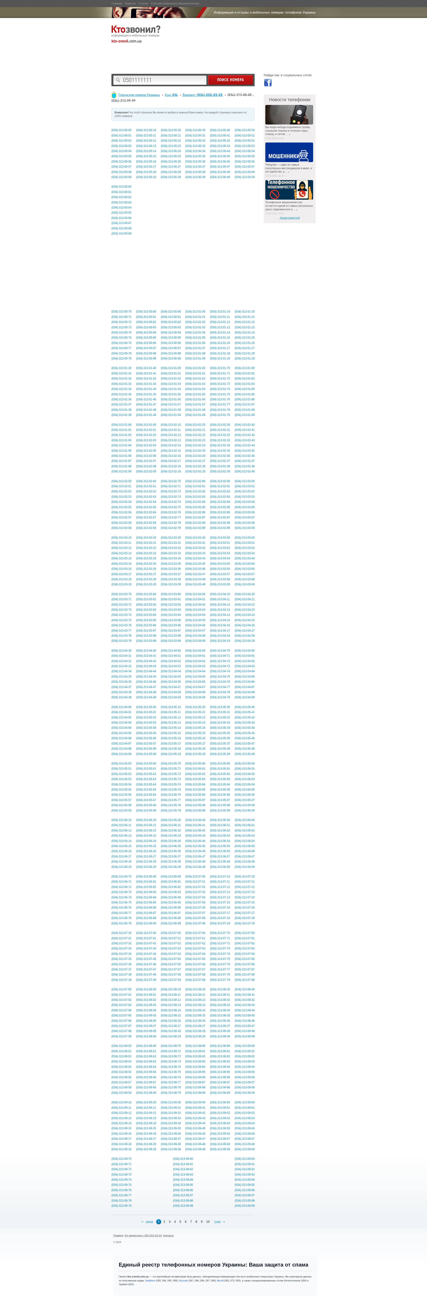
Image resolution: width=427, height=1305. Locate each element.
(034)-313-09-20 (146, 1102)
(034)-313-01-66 (195, 399)
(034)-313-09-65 (245, 1128)
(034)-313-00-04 (121, 151)
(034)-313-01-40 (146, 368)
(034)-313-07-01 (195, 881)
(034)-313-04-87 (245, 687)
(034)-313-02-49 (245, 471)
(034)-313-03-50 (220, 537)
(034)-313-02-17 (171, 461)
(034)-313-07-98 (121, 1031)
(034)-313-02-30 (220, 424)
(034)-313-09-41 (195, 1107)
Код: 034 (171, 95)
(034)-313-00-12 (146, 140)
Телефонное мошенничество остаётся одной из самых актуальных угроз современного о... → (289, 206)
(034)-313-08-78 (171, 1087)
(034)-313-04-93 (121, 722)
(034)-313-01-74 (220, 389)
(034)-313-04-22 (245, 604)
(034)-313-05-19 (171, 754)
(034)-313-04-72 (220, 661)
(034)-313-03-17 (121, 574)
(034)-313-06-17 (121, 856)
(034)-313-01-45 (146, 394)
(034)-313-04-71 (220, 655)
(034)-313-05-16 (171, 738)
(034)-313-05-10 (171, 707)
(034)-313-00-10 (146, 130)
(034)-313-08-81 (195, 1051)
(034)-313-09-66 (245, 1133)
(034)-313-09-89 (183, 1205)
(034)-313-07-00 (195, 876)
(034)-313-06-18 (121, 861)
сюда (149, 1221)
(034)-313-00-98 (171, 353)
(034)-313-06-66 (245, 851)
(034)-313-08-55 (121, 1072)
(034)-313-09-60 (245, 1102)
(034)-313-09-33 (171, 1118)
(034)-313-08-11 (171, 994)
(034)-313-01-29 (245, 358)
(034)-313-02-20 (195, 424)
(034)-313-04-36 (121, 681)
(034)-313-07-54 (171, 954)
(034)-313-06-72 (121, 887)
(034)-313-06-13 (121, 835)
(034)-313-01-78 (220, 410)
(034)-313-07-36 (121, 964)
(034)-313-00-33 (195, 146)
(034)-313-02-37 (220, 461)
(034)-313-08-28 (195, 1031)
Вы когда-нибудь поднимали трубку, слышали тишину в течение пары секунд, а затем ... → (287, 131)
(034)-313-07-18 (220, 918)
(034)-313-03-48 (195, 579)
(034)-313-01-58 (171, 410)
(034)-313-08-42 (245, 1000)
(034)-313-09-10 (121, 1102)
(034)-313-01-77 (220, 404)
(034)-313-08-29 (195, 1036)
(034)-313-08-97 (220, 1082)
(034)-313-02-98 (220, 522)
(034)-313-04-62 (195, 661)
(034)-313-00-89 (146, 358)
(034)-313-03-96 (171, 625)
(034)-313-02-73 (171, 496)
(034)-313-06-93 (171, 892)
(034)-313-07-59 (171, 980)
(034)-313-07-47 (146, 969)
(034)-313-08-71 (171, 1051)
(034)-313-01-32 (121, 378)
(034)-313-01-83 (245, 383)
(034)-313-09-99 (245, 1205)
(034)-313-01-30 (121, 368)
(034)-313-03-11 (121, 542)
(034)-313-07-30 (121, 933)
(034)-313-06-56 (220, 851)
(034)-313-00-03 (121, 146)
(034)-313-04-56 (171, 681)
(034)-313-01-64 (195, 389)
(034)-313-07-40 (146, 933)
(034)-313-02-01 (146, 430)
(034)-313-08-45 (245, 1015)
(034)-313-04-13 (220, 609)
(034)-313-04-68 (195, 692)
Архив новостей (290, 217)
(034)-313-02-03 (146, 440)
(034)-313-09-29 (146, 1149)
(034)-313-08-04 (146, 1010)
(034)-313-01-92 (121, 435)
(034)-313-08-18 (171, 1031)
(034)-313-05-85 (195, 789)
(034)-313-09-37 (171, 1138)
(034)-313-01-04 (195, 332)
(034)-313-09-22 (146, 1112)
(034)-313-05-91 (220, 768)
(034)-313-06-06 (245, 794)
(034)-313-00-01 (121, 135)
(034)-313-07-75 (220, 959)
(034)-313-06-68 (245, 861)
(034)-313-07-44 (146, 954)
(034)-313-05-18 (171, 748)
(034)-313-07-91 (121, 994)
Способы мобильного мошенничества (175, 3)
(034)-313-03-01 (245, 486)
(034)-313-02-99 (220, 528)
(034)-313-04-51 (171, 655)
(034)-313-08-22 (195, 1000)
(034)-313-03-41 (195, 542)
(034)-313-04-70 (220, 650)
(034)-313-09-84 (183, 1179)
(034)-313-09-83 (183, 1174)
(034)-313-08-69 (146, 1092)
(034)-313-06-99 (171, 923)
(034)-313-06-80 (146, 876)
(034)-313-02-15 (171, 450)
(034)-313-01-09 (195, 358)
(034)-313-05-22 (195, 717)
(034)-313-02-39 (220, 471)
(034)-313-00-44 (220, 151)
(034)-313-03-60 (245, 537)
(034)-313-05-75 (171, 789)
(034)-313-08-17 (171, 1026)
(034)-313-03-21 (146, 542)
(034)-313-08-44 (245, 1010)
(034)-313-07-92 (121, 1000)
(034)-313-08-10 (171, 989)
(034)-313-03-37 (171, 574)
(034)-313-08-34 (220, 1010)
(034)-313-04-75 (220, 676)
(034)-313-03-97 (171, 630)
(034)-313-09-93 (245, 1174)
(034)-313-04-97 (121, 743)
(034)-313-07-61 (195, 938)
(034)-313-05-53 (121, 779)
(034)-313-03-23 (146, 553)
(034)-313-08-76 (171, 1077)
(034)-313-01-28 (245, 353)
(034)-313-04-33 (121, 666)
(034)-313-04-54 (171, 671)
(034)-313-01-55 (171, 394)
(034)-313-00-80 (146, 311)
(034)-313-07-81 (245, 938)
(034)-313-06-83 (146, 892)
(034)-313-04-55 (171, 676)
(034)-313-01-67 (195, 404)
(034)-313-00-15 (146, 156)
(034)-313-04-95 (121, 733)
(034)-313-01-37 (121, 404)
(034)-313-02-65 (146, 507)
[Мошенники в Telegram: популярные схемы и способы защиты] (289, 152)
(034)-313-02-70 (171, 481)
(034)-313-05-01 (146, 712)
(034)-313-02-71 (171, 486)
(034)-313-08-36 (220, 1020)
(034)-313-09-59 (220, 1149)
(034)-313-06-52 (220, 830)
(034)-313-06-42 (195, 830)
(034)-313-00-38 (195, 172)
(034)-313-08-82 (195, 1056)
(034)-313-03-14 (121, 558)
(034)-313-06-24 (146, 841)
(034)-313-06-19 (121, 867)
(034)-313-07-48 (146, 974)
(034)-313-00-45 (220, 156)
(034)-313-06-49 (195, 867)
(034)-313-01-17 (220, 348)
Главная (116, 3)
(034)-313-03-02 (245, 491)
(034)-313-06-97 (171, 913)
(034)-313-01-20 (245, 311)
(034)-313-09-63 (245, 1118)
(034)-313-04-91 (121, 712)
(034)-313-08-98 (220, 1087)
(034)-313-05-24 (195, 727)
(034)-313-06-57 (220, 856)
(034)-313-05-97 (220, 800)
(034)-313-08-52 (121, 1056)
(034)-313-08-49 (245, 1036)
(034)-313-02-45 (245, 450)
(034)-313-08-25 (195, 1015)
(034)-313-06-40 (195, 820)
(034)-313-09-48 (195, 1144)
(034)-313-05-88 (195, 805)
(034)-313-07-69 (195, 980)
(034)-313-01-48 (146, 410)
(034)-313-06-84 (146, 897)
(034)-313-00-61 (121, 192)
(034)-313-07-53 (171, 948)
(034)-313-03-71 (121, 599)
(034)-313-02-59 (121, 528)
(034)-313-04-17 (220, 630)
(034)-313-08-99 (220, 1092)
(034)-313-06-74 (121, 897)
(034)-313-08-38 (220, 1031)
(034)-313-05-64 (146, 784)
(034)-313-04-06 (195, 625)
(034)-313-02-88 (195, 522)
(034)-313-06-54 (220, 841)
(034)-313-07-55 (171, 959)
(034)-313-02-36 (220, 456)
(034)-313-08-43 (245, 1005)
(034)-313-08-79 (171, 1092)
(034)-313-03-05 (245, 507)
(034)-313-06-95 (171, 902)
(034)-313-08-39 (220, 1036)
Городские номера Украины (139, 95)
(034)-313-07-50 (171, 933)
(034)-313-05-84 (195, 784)
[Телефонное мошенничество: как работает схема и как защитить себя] (289, 190)
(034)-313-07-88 (245, 974)
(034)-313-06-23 (146, 835)
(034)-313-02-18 (171, 466)
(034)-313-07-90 (121, 989)
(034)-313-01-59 (171, 415)
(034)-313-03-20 (146, 537)
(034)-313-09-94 (245, 1179)
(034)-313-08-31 (220, 994)
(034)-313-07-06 (195, 907)
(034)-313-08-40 (245, 989)
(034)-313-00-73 (121, 327)
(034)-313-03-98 (171, 635)
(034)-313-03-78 (121, 635)
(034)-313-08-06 (146, 1020)
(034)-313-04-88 (245, 692)
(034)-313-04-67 (195, 687)
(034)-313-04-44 (146, 671)
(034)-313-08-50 (121, 1046)
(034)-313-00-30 (195, 130)
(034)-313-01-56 (171, 399)
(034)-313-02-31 (220, 430)
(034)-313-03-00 (245, 481)
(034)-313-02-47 (245, 461)
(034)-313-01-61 (195, 373)
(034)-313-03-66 (245, 568)
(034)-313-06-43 (195, 835)
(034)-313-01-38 (121, 410)
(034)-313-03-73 (121, 609)
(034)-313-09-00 (245, 1046)
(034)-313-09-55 (220, 1128)
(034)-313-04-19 (220, 640)
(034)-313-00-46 (220, 161)
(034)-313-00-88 (146, 353)
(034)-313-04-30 (121, 650)
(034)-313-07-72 (220, 943)
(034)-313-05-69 (146, 810)
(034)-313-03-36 (171, 568)
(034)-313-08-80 (195, 1046)
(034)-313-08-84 (195, 1066)
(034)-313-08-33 (220, 1005)
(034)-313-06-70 (121, 876)
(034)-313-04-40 (146, 650)
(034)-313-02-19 (171, 471)
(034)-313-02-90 (220, 481)
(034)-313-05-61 (146, 768)
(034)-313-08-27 (195, 1026)
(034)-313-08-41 (245, 994)
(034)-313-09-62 (245, 1112)
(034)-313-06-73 (121, 892)
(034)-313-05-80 (195, 763)
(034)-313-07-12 (220, 887)
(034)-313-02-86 (195, 512)
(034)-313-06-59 (220, 867)
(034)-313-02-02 (146, 435)
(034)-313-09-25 (146, 1128)
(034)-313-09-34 (171, 1123)
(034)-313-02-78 (171, 522)
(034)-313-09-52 (220, 1112)
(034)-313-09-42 (195, 1112)
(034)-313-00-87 (146, 348)
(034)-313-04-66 (195, 681)
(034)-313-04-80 (245, 650)
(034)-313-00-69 (121, 233)
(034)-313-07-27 (245, 913)
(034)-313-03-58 (220, 579)
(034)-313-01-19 (220, 358)
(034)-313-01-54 (171, 389)
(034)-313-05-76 (171, 794)
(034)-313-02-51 (121, 486)
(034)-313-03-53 (220, 553)
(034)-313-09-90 (245, 1158)
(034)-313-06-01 (245, 768)
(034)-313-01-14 (220, 332)
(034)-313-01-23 (245, 327)
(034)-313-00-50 (245, 130)
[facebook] (268, 83)
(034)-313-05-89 (195, 810)
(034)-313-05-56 (121, 794)
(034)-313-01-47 (146, 404)
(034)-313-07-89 (245, 980)
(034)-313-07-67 (195, 969)
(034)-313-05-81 (195, 768)
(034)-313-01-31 (121, 373)
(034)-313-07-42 (146, 943)
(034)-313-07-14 (220, 897)
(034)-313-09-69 (245, 1149)
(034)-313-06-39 (171, 867)
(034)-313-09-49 (195, 1149)
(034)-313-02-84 (195, 502)
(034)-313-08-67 (146, 1082)
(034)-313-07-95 (121, 1015)
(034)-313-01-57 (171, 404)
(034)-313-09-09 (245, 1092)
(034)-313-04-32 (121, 661)
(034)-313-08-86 (195, 1077)
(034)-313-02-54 (121, 502)
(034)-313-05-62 (146, 774)
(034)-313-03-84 (146, 614)
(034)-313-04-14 (220, 614)
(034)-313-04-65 (195, 676)
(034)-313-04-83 (245, 666)
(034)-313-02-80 (195, 481)
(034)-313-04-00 (195, 594)
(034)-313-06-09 (245, 810)
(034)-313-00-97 (171, 348)
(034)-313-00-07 (121, 166)
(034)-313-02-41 (245, 430)
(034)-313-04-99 (121, 754)
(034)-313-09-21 (146, 1107)
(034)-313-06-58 (220, 861)
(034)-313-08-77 (171, 1082)
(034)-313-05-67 (146, 800)
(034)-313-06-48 (195, 861)
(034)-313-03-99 (171, 640)
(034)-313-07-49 (146, 980)
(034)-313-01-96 (121, 456)
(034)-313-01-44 (146, 389)
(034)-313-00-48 (220, 172)
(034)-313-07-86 (245, 964)
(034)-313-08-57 (121, 1082)
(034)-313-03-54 (220, 558)
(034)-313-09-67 (245, 1138)
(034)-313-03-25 (146, 563)
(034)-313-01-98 (121, 466)
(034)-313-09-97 (245, 1195)
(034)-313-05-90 (220, 763)
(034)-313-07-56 (171, 964)
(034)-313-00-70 (121, 311)
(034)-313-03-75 (121, 620)
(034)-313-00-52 (245, 140)
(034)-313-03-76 (121, 625)
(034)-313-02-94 (220, 502)
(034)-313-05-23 (195, 722)
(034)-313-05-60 (146, 763)
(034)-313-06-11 (121, 825)
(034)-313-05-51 (121, 768)
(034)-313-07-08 (195, 918)
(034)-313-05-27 (195, 743)
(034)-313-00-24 (171, 151)
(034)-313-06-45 (195, 846)
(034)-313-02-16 (171, 456)
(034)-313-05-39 (220, 754)
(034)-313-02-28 (195, 466)
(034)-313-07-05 (195, 902)
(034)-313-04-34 (121, 671)
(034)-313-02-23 (195, 440)
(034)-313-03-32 (171, 548)
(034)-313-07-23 (245, 892)
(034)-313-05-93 (220, 779)
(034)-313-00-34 (195, 151)
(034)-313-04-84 (245, 671)
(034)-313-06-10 (121, 820)
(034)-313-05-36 (220, 738)
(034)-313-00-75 (121, 337)
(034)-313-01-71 (220, 373)
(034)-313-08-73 (171, 1061)
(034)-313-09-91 (245, 1164)
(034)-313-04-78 (220, 692)
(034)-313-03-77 (121, 630)
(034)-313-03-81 (146, 599)
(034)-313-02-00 (146, 424)
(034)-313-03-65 (245, 563)
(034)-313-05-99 (220, 810)
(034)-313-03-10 (121, 537)
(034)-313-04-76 (220, 681)
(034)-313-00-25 (171, 156)
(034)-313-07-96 (121, 1020)
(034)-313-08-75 (171, 1072)
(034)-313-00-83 (146, 327)
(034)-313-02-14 (171, 445)
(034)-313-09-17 (121, 1138)
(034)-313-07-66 (195, 964)
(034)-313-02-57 (121, 517)
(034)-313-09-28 (146, 1144)
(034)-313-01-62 (195, 378)
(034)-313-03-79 (121, 640)
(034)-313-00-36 (195, 161)
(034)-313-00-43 (220, 146)
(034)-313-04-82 (245, 661)
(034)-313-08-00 (146, 989)
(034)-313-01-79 (220, 415)
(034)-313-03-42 (195, 548)
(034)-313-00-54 (245, 151)
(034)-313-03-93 (171, 609)
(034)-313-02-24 (195, 445)
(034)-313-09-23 (146, 1118)
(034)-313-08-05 (146, 1015)
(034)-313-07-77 (220, 969)
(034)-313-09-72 (121, 1169)
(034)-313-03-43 (195, 553)
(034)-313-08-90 (220, 1046)
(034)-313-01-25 (245, 337)
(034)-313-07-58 (171, 974)
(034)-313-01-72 (220, 378)
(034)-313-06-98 (171, 918)
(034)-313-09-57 (220, 1138)
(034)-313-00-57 (245, 166)
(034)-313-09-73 (121, 1174)
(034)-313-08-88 (195, 1087)
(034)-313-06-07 (245, 800)
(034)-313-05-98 (220, 805)
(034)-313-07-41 (146, 938)
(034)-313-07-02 (195, 887)
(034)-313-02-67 (146, 517)
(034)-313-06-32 (171, 830)
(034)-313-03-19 (121, 584)
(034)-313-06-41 (195, 825)
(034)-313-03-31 (171, 542)
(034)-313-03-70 (121, 594)
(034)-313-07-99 (121, 1036)
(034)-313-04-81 (245, 655)
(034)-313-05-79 (171, 810)
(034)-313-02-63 (146, 496)
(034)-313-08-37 (220, 1026)
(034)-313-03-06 (245, 512)
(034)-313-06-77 (121, 913)
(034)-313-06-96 (171, 907)
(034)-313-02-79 (171, 528)
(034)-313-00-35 (195, 156)
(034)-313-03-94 (171, 614)
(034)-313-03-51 (220, 542)
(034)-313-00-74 (121, 332)
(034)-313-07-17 (220, 913)
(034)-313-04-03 (195, 609)
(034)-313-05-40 (245, 707)
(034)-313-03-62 (245, 548)
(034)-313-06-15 (121, 846)
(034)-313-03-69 (245, 584)
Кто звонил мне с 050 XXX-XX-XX (143, 1235)
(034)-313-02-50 (121, 481)
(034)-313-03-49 (195, 584)
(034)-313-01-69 (195, 415)
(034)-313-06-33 (171, 835)
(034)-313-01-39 (121, 415)
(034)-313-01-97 (121, 461)
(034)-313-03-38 (171, 579)
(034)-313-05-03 (146, 722)
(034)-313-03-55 (220, 563)
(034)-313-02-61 (146, 486)
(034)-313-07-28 (245, 918)
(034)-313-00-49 (220, 177)
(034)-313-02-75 (171, 507)
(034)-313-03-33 (171, 553)
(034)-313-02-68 (146, 522)
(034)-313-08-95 (220, 1072)
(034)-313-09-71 (121, 1164)
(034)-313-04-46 (146, 681)
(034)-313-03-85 (146, 620)
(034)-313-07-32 (121, 943)
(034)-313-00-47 (220, 166)
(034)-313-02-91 (220, 486)
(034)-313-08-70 (171, 1046)
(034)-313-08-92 (220, 1056)
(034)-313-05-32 (220, 717)
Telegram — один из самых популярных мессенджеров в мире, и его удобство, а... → (288, 168)
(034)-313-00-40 (220, 130)
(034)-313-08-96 (220, 1077)
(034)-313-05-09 (146, 754)
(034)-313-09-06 (245, 1077)
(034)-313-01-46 (146, 399)
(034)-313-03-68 (245, 579)
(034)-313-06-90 (171, 876)
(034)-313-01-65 (195, 394)
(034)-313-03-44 (195, 558)
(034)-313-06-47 (195, 856)
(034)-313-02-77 (171, 517)
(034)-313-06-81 (146, 881)
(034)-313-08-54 (121, 1066)
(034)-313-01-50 (171, 368)
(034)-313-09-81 (183, 1164)
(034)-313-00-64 (121, 207)
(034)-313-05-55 (121, 789)
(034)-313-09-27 (146, 1138)
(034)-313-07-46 (146, 964)
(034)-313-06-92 (171, 887)
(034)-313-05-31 (220, 712)
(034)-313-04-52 (171, 661)
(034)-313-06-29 (146, 867)
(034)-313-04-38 (121, 692)
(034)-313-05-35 (220, 733)
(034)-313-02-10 (171, 424)
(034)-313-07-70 (220, 933)
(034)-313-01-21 (245, 317)
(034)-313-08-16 (171, 1020)
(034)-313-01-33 (121, 383)
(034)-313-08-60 (146, 1046)
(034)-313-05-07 (146, 743)
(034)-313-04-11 (220, 599)
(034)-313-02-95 (220, 507)
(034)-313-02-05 (146, 450)
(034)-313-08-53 (121, 1061)
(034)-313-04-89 (245, 697)
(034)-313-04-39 (121, 697)
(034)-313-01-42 (146, 378)
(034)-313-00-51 (245, 135)
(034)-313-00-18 (146, 172)
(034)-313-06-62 (245, 830)
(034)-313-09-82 (183, 1169)
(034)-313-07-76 (220, 964)
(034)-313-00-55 (245, 156)
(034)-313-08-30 (220, 989)
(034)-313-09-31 (171, 1107)
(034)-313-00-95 (171, 337)
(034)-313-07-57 (171, 969)
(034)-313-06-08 (245, 805)
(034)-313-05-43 (245, 722)
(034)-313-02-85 (195, 507)
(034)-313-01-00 (195, 311)
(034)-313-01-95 (121, 450)
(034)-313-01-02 (195, 322)
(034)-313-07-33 (121, 948)
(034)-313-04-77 (220, 687)
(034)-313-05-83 (195, 779)
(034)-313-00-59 (245, 177)
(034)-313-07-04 (195, 897)
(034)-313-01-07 (195, 348)
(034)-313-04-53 (171, 666)
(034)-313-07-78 (220, 974)
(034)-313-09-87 (183, 1195)
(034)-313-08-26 (195, 1020)
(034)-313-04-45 (146, 676)
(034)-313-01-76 (220, 399)
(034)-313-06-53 (220, 835)
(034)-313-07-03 (195, 892)
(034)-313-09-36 (171, 1133)
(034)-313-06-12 (121, 830)
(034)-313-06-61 (245, 825)
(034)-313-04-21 (245, 599)
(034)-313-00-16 (146, 161)
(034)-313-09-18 (121, 1144)
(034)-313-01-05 (195, 337)
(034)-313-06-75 (121, 902)
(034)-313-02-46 (245, 456)
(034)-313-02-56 (121, 512)
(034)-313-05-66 (146, 794)
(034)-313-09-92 (245, 1169)
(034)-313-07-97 (121, 1026)
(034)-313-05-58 (121, 805)
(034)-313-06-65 (245, 846)
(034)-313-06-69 (245, 867)
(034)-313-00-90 (171, 311)
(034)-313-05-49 (245, 754)
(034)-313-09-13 (121, 1118)
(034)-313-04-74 (220, 671)
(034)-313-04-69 (195, 697)
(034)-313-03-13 (121, 553)
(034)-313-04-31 (121, 655)
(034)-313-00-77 (121, 348)
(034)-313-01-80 (245, 368)
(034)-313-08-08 (146, 1031)
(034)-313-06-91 (171, 881)
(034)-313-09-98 (245, 1200)
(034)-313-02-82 (195, 491)
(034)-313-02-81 (195, 486)
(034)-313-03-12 (121, 548)
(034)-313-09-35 (171, 1128)
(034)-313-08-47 (245, 1026)
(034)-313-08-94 (220, 1066)
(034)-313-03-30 (171, 537)
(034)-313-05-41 (245, 712)
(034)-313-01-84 (245, 389)
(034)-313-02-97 (220, 517)
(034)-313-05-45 (245, 733)
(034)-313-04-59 (171, 697)
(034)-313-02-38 (220, 466)
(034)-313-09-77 (121, 1195)
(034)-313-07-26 (245, 907)
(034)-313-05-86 (195, 794)
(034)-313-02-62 (146, 491)
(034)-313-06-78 (121, 918)
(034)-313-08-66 (146, 1077)
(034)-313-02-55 (121, 507)
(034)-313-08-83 (195, 1061)
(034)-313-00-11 (146, 135)
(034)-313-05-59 (121, 810)
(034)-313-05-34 (220, 727)
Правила (118, 1235)
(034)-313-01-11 (220, 317)
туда (217, 1221)
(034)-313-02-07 (146, 461)
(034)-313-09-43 (195, 1118)
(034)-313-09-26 (146, 1133)
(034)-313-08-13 (171, 1005)
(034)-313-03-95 (171, 620)
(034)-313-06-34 (171, 841)
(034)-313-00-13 (146, 146)
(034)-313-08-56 (121, 1077)
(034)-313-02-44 (245, 445)
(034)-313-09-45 (195, 1128)
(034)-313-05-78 (171, 805)
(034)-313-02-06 (146, 456)
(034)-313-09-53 (220, 1118)
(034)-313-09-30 (171, 1102)
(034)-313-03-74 (121, 614)
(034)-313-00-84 (146, 332)
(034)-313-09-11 (121, 1107)
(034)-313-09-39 (171, 1149)
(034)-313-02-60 (146, 481)
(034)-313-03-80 (146, 594)
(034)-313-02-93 (220, 496)
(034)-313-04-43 (146, 666)
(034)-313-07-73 (220, 948)
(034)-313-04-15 (220, 620)
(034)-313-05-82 (195, 774)
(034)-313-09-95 (245, 1185)
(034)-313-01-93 (121, 440)
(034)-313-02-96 (220, 512)
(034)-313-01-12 (220, 322)
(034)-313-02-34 (220, 445)
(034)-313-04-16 (220, 625)
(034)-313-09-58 (220, 1144)
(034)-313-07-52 (171, 943)
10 (208, 1221)
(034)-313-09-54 (220, 1123)
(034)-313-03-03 (245, 496)
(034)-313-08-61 (146, 1051)
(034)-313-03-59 (220, 584)
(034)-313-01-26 (245, 343)
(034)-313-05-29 (195, 754)
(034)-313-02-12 (171, 435)
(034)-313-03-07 (245, 517)
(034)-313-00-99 (171, 358)
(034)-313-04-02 (195, 604)
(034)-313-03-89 (146, 640)
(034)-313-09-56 (220, 1133)
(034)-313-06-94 (171, 897)
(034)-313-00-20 (171, 130)
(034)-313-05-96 (220, 794)
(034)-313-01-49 (146, 415)
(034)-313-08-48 (245, 1031)
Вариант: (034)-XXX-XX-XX (203, 95)
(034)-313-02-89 (195, 528)
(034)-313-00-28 (171, 172)
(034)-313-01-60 (195, 368)
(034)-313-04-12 (220, 604)
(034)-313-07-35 (121, 959)
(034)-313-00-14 (146, 151)
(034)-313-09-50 (220, 1102)
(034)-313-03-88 (146, 635)
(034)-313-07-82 (245, 943)
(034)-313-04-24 (245, 614)
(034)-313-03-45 (195, 563)
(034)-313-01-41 (146, 373)
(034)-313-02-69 (146, 528)
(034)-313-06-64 (245, 841)
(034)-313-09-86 (183, 1190)
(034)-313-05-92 (220, 774)
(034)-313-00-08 (121, 172)
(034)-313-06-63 (245, 835)
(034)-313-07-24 (245, 897)
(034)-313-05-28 (195, 748)
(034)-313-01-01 (195, 317)
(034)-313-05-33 (220, 722)
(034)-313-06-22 (146, 830)
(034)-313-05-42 (245, 717)
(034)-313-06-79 (121, 923)
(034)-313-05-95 (220, 789)
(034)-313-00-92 (171, 322)
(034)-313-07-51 (171, 938)
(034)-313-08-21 (195, 994)
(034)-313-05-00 (146, 707)
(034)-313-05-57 (121, 800)
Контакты (168, 1235)
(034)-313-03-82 (146, 604)
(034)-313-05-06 (146, 738)
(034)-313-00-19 (146, 177)
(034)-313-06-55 (220, 846)
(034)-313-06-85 (146, 902)
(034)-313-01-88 (245, 410)
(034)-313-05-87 (195, 800)
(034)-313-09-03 (245, 1061)
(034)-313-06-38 (171, 861)
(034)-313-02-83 (195, 496)
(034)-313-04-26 (245, 625)
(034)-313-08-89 (195, 1092)
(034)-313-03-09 (245, 528)
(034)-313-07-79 (220, 980)
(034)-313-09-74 (121, 1179)
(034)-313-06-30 (171, 820)
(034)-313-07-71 (220, 938)
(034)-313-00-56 (245, 161)
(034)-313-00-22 (171, 140)
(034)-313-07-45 (146, 959)
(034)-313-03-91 (171, 599)
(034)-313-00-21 (171, 135)
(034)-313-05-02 (146, 717)
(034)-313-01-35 (121, 394)
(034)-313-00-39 (195, 177)
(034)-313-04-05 (195, 620)
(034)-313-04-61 (195, 655)
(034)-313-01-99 (121, 471)
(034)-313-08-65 (146, 1072)
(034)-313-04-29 (245, 640)
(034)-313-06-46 (195, 851)
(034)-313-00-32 (195, 140)
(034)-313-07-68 (195, 974)
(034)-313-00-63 (121, 202)
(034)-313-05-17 (171, 743)
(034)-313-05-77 (171, 800)
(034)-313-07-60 (195, 933)
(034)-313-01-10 (220, 311)
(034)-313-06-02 (245, 774)
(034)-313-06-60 (245, 820)
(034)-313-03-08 (245, 522)
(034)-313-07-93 (121, 1005)
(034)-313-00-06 (121, 161)
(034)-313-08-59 (121, 1092)
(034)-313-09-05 (245, 1072)
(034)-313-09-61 (245, 1107)
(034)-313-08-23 (195, 1005)
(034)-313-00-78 (121, 353)
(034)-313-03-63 (245, 553)
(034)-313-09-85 (183, 1185)
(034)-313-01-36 (121, 399)
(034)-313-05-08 (146, 748)
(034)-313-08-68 (146, 1087)
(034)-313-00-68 (121, 228)
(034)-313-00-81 (146, 317)
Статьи (143, 3)
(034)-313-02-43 (245, 440)
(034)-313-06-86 (146, 907)
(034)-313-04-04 (195, 614)
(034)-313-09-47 (195, 1138)
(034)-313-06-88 (146, 918)
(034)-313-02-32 (220, 435)
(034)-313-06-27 (146, 856)
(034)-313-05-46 (245, 738)
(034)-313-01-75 (220, 394)
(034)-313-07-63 (195, 948)
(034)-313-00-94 (171, 332)
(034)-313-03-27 (146, 574)
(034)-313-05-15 (171, 733)
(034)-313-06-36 (171, 851)
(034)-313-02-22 (195, 435)
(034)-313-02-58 (121, 522)
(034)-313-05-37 (220, 743)
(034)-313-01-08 (195, 353)
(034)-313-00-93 (171, 327)
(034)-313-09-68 (245, 1144)
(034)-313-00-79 (121, 358)
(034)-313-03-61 (245, 542)
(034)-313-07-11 (220, 881)
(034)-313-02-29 (195, 471)
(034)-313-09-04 (245, 1066)
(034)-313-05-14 (171, 727)
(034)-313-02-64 (146, 502)
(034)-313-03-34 (171, 558)
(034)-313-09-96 (245, 1190)
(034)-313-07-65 (195, 959)
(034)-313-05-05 (146, 733)
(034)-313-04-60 (195, 650)
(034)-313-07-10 (220, 876)
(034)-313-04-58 (171, 692)
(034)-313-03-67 (245, 574)
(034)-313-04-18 (220, 635)
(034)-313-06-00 (245, 763)
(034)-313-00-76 (121, 343)
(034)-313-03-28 (146, 579)
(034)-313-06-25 (146, 846)
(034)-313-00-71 (121, 317)
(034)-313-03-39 (171, 584)
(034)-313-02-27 (195, 461)
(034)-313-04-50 (171, 650)
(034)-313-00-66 (121, 218)
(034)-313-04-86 (245, 681)
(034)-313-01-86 (245, 399)
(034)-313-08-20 (195, 989)
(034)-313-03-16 (121, 568)
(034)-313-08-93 (220, 1061)
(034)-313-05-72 (171, 774)
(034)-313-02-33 (220, 440)
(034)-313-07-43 (146, 948)
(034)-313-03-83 (146, 609)
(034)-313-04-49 (146, 697)
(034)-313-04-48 (146, 692)
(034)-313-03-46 (195, 568)
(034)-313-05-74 (171, 784)
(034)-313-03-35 (171, 563)
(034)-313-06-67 (245, 856)
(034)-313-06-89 (146, 923)
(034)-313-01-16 (220, 343)
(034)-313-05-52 (121, 774)
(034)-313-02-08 (146, 466)
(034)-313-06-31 (171, 825)
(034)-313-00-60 (121, 186)
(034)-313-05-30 (220, 707)
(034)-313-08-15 (171, 1015)
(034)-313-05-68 (146, 805)
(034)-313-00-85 (146, 337)
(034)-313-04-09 (195, 640)
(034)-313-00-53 (245, 146)
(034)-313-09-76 (121, 1190)
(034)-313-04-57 (171, 687)
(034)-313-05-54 (121, 784)
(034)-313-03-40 (195, 537)
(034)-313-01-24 (245, 332)
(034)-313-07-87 (245, 969)
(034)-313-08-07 (146, 1026)
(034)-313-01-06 (195, 343)
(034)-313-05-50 (121, 763)
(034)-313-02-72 (171, 491)
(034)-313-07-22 (245, 887)
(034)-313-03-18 (121, 579)
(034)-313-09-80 (183, 1158)
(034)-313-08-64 (146, 1066)
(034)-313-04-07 (195, 630)
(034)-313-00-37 (195, 166)
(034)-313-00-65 (121, 212)
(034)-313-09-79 (121, 1205)
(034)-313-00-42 (220, 140)
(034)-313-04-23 (245, 609)
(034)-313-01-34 (121, 389)
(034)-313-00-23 (171, 146)
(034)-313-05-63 (146, 779)
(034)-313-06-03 (245, 779)
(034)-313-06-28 (146, 861)
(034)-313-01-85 (245, 394)
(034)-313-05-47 (245, 743)
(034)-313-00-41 (220, 135)
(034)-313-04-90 (121, 707)
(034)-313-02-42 (245, 435)
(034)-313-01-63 (195, 383)
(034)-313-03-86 (146, 625)
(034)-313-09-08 (245, 1087)
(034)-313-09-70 (121, 1158)
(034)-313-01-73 (220, 383)
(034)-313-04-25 (245, 620)
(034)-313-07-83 (245, 948)
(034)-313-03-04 (245, 502)
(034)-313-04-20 (245, 594)
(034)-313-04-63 (195, 666)
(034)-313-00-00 (121, 130)
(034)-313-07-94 (121, 1010)
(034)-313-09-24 (146, 1123)
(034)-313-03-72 (121, 604)
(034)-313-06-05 (245, 789)
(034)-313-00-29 (171, 177)
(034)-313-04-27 (245, 630)
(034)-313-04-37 (121, 687)
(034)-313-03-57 (220, 574)
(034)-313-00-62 (121, 197)
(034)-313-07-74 (220, 954)
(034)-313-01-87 (245, 404)
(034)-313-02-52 (121, 491)
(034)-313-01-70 (220, 368)
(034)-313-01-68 (195, 410)
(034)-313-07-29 (245, 923)
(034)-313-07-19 (220, 923)
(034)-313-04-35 (121, 676)
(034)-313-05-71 (171, 768)
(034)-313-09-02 (245, 1056)
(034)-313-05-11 (171, 712)
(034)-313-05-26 (195, 738)
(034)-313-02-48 (245, 466)
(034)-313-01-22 (245, 322)
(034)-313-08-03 (146, 1005)
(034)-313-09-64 (245, 1123)
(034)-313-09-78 (121, 1200)
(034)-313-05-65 (146, 789)
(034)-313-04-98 (121, 748)
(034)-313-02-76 (171, 512)
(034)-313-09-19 (121, 1149)
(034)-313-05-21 (195, 712)
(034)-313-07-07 (195, 913)
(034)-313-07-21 (245, 881)
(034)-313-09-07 (245, 1082)
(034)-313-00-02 (121, 140)
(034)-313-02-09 (146, 471)
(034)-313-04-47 (146, 687)
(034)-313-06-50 (220, 820)
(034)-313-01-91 (121, 430)
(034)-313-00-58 (245, 172)
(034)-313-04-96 (121, 738)
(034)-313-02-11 (171, 430)
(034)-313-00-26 (171, 161)
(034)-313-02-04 (146, 445)
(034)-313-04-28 (245, 635)
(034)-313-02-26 (195, 456)
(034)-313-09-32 (171, 1112)
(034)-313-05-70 (171, 763)
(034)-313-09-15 (121, 1128)
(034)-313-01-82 (245, 378)
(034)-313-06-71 (121, 881)
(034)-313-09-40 (195, 1102)
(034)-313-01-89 (245, 415)
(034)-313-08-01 (146, 994)
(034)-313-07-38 (121, 974)
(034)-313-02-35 (220, 450)
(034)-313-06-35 (171, 846)
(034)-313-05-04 (146, 727)
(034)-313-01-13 (220, 327)
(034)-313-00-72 (121, 322)
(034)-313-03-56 (220, 568)
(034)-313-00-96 (171, 343)
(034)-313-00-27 (171, 166)
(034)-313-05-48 (245, 748)
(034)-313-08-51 (121, 1051)
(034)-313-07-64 (195, 954)
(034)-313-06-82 (146, 887)
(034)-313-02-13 (171, 440)
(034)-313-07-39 (121, 980)
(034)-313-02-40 (245, 424)
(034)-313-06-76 (121, 907)
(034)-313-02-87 (195, 517)
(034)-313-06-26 (146, 851)
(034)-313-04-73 (220, 666)
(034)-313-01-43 (146, 383)
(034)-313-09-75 (121, 1185)
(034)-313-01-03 (195, 327)
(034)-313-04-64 (195, 671)
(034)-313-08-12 (171, 1000)
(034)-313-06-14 (121, 841)
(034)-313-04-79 (220, 697)
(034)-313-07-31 (121, 938)
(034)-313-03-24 (146, 558)
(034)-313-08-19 (171, 1036)
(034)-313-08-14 (171, 1010)
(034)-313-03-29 (146, 584)
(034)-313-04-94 (121, 727)
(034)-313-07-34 (121, 954)
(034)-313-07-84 (245, 954)
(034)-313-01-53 (171, 383)
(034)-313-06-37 (171, 856)
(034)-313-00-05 (121, 156)
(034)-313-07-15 (220, 902)
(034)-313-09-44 (195, 1123)
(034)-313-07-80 (245, 933)
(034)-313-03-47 (195, 574)
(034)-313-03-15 (121, 563)
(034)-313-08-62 (146, 1056)
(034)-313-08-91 (220, 1051)
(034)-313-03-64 (245, 558)
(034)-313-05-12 (171, 717)
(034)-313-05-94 (220, 784)
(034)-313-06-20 (146, 820)
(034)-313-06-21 (146, 825)
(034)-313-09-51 (220, 1107)
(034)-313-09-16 (121, 1133)
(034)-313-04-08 (195, 635)
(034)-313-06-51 (220, 825)
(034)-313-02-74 (171, 502)
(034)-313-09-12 (121, 1112)
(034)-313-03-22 (146, 548)
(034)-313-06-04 (245, 784)
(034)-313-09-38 (171, 1144)
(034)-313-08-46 (245, 1020)
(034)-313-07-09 (195, 923)
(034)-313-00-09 (121, 177)
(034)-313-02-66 (146, 512)
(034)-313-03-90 (171, 594)
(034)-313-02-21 (195, 430)
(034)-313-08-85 (195, 1072)
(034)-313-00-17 (146, 166)
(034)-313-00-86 (146, 343)
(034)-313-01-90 (121, 424)
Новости (130, 3)
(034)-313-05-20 (195, 707)
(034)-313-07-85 (245, 959)
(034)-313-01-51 (171, 373)
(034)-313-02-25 (195, 450)
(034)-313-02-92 (220, 491)
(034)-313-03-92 (171, 604)
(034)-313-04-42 (146, 661)
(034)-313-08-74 (171, 1066)
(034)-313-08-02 (146, 1000)
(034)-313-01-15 (220, 337)
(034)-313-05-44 (245, 727)
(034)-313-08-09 (146, 1036)
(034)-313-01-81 (245, 373)
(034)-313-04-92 (121, 717)
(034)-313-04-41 (146, 655)
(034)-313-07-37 (121, 969)
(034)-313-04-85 (245, 676)
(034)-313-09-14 (121, 1123)
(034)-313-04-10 (220, 594)
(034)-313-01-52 (171, 378)
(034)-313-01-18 (220, 353)
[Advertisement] (192, 55)
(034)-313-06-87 (146, 913)
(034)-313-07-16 (220, 907)
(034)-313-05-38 (220, 748)
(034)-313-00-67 (121, 223)
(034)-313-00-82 (146, 322)
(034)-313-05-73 (171, 779)
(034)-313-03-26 (146, 568)
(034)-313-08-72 (171, 1056)
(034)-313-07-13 (220, 892)
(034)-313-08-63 (146, 1061)
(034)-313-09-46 (195, 1133)
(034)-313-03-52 (220, 548)
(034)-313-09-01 (245, 1051)
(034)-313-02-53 (121, 496)
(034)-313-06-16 (121, 851)
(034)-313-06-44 (195, 841)
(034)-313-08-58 (121, 1087)
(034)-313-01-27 (245, 348)
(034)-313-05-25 (195, 733)
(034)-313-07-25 (245, 902)
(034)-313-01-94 (121, 445)
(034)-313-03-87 (146, 630)
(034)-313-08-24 (195, 1010)
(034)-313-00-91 (171, 317)
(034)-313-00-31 (195, 135)
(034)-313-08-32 (220, 1000)
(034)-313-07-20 (245, 876)
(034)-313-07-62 (195, 943)
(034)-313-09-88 (183, 1200)
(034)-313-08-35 (220, 1015)
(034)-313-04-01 (195, 599)
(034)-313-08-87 (195, 1082)
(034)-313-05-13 (171, 722)
